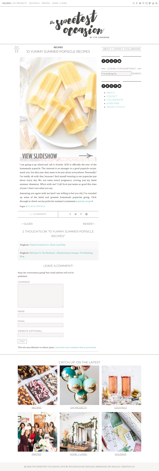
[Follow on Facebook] (103, 61)
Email (21, 321)
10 (41, 206)
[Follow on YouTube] (119, 61)
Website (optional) (30, 331)
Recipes (58, 47)
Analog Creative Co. (123, 466)
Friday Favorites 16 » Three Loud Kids (47, 245)
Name (21, 311)
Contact (118, 49)
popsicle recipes (84, 201)
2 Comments (39, 214)
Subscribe (112, 103)
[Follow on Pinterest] (115, 61)
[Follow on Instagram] (111, 61)
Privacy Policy (115, 107)
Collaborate (133, 49)
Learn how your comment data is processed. (75, 347)
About (106, 49)
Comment (24, 282)
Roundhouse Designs (82, 466)
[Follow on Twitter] (107, 61)
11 (44, 206)
